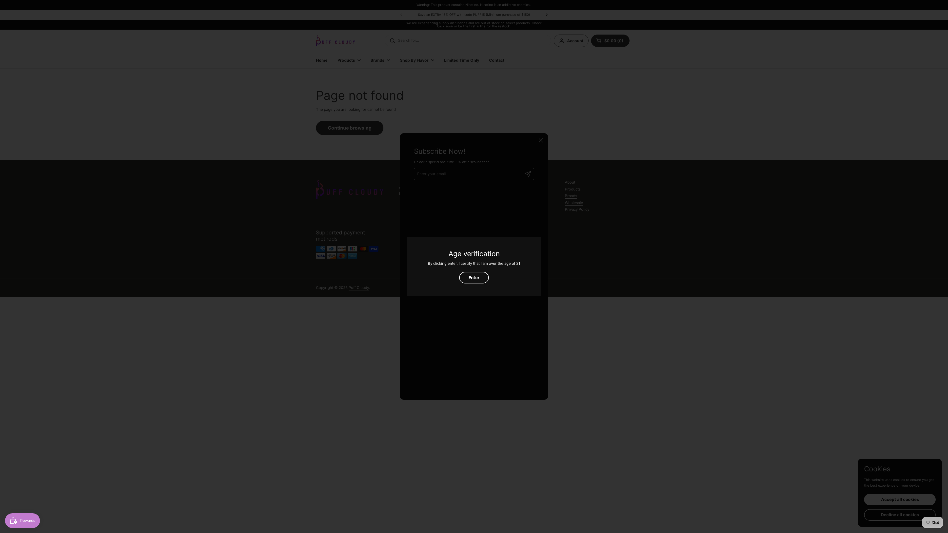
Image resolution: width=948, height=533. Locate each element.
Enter (474, 277)
